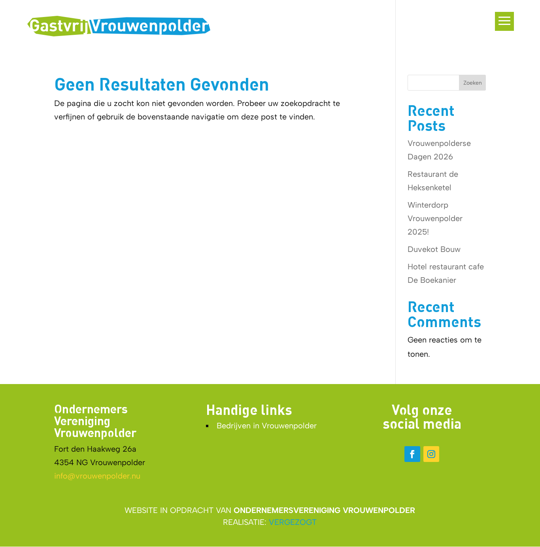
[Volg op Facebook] (412, 454)
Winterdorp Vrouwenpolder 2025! (435, 218)
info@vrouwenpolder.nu (97, 476)
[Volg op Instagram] (431, 454)
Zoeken (472, 82)
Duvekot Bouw (434, 249)
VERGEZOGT (293, 522)
